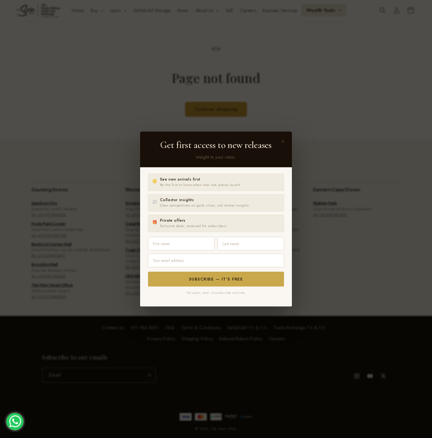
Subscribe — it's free (216, 279)
